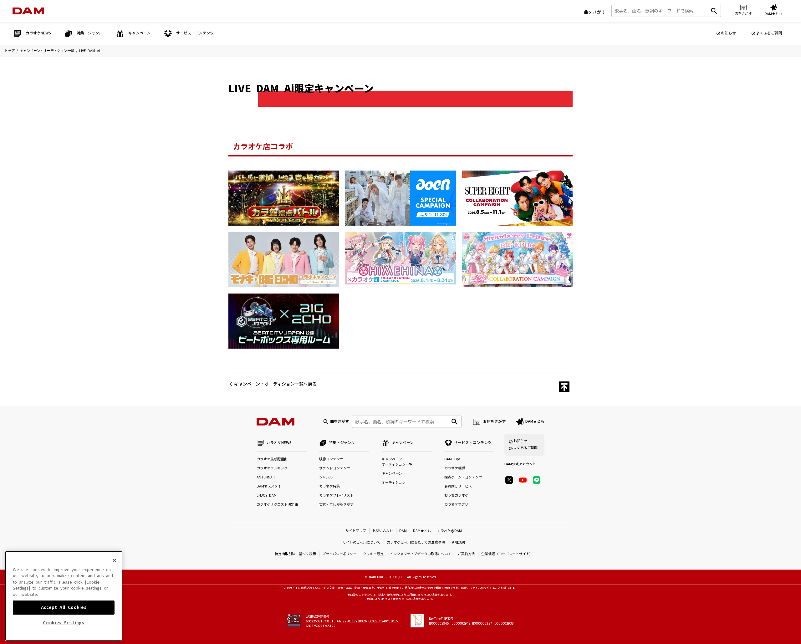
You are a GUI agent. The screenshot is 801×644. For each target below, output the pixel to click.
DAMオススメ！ (269, 486)
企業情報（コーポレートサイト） (507, 554)
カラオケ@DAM (449, 531)
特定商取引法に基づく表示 (295, 554)
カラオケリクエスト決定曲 (277, 504)
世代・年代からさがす (336, 504)
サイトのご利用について (361, 542)
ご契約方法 (466, 554)
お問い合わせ (382, 531)
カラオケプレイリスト (336, 495)
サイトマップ (355, 531)
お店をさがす (494, 421)
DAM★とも (534, 421)
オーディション (394, 482)
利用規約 (458, 542)
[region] (63, 596)
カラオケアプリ (456, 504)
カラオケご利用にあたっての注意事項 (416, 542)
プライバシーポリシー (339, 554)
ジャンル (326, 477)
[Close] (114, 560)
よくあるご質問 (769, 33)
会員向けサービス (458, 486)
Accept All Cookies (64, 607)
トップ (9, 51)
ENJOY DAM (267, 495)
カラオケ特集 (329, 486)
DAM (403, 531)
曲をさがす (595, 12)
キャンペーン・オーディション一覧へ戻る (275, 384)
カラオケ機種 (454, 468)
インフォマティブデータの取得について (421, 554)
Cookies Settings (63, 623)
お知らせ (728, 33)
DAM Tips (452, 459)
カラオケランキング (272, 468)
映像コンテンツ (331, 459)
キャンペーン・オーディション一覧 (47, 51)
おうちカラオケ (456, 495)
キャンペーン (392, 473)
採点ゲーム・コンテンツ (463, 477)
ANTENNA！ (266, 477)
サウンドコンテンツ (334, 468)
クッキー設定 (373, 554)
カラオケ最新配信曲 (272, 459)
